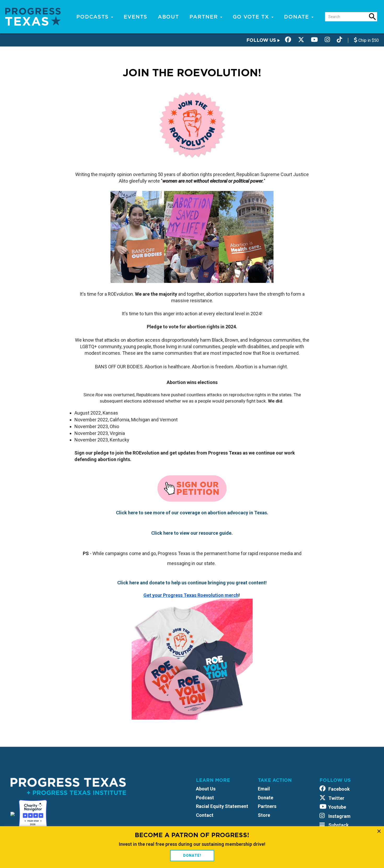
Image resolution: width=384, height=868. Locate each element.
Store (264, 815)
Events (135, 17)
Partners (267, 806)
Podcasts (93, 17)
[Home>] (33, 16)
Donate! (192, 855)
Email (264, 788)
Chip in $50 (368, 40)
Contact (204, 815)
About (168, 17)
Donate (297, 17)
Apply (372, 16)
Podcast (205, 797)
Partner (204, 17)
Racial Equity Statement (222, 806)
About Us (206, 788)
